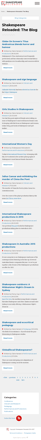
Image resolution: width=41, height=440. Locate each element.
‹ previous (12, 377)
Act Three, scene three (13, 198)
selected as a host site (29, 89)
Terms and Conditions (16, 433)
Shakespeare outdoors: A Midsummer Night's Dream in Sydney (18, 287)
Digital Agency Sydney (19, 437)
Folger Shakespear (10, 92)
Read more (8, 68)
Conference (8, 401)
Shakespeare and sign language (19, 79)
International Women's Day (17, 144)
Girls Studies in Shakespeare (17, 109)
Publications (8, 411)
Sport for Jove (7, 299)
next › (18, 380)
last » (23, 380)
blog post (14, 226)
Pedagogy (27, 329)
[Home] (11, 3)
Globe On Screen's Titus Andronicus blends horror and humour (18, 44)
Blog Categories (20, 18)
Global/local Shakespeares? (17, 350)
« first (5, 377)
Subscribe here (9, 418)
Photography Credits (30, 433)
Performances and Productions (13, 150)
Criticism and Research (12, 404)
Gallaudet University (9, 89)
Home (2, 11)
